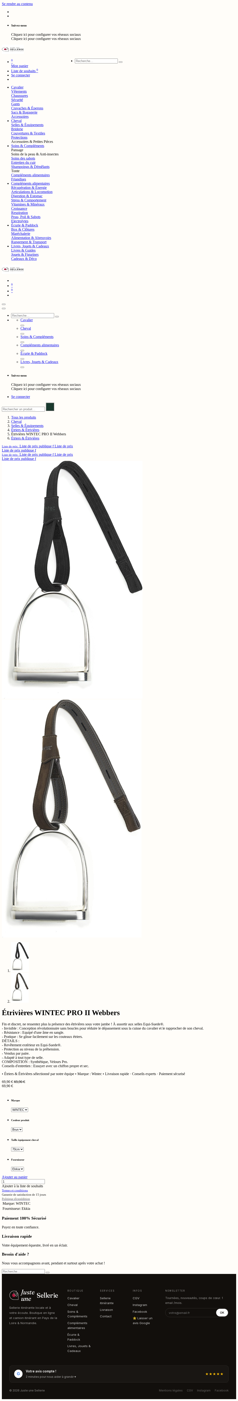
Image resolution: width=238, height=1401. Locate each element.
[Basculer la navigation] (4, 304)
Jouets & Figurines (25, 254)
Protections (19, 137)
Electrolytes (19, 221)
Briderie (17, 129)
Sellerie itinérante (107, 1300)
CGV (136, 1298)
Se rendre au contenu (17, 4)
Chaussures (19, 96)
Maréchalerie (20, 234)
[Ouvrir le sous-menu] (22, 325)
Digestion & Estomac (27, 196)
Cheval (16, 421)
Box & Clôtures (22, 229)
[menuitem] (17, 87)
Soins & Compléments (77, 1314)
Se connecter (20, 75)
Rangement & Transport (28, 242)
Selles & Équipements (27, 125)
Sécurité (17, 100)
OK (222, 1312)
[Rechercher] (120, 62)
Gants (15, 104)
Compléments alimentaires (30, 175)
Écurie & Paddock (73, 1337)
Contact (106, 1316)
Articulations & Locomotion (32, 192)
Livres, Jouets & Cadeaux (79, 1348)
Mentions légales (171, 1390)
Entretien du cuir (23, 162)
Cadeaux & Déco (24, 259)
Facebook (140, 1311)
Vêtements (19, 91)
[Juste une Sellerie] (13, 53)
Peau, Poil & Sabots (25, 217)
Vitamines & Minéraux (28, 204)
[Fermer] (4, 308)
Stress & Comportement (28, 200)
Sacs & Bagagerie (24, 112)
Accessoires (20, 116)
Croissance (19, 208)
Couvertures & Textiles (28, 133)
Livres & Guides (23, 250)
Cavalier (73, 1298)
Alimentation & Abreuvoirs (31, 238)
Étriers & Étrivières (25, 430)
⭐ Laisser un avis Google (142, 1320)
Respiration (19, 213)
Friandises (18, 179)
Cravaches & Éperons (27, 108)
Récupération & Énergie (29, 188)
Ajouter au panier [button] (14, 1177)
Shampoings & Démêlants (30, 167)
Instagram (140, 1305)
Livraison (106, 1310)
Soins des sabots (23, 158)
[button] (37, 446)
